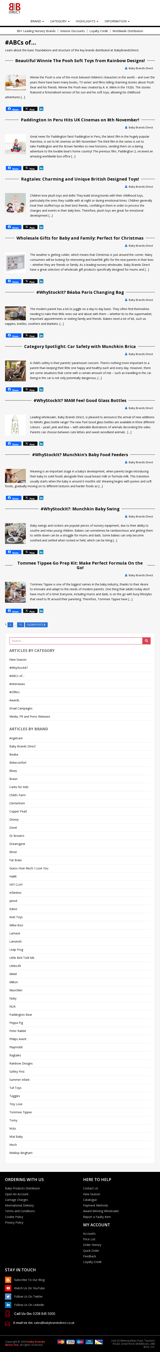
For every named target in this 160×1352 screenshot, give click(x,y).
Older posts (35, 624)
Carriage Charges (16, 1199)
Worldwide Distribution (127, 31)
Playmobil (15, 1047)
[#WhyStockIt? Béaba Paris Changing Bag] (15, 313)
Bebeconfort (17, 763)
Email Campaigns (20, 708)
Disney (14, 819)
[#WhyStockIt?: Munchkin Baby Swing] (15, 533)
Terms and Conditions (20, 1211)
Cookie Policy (14, 1217)
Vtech (13, 1145)
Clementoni (17, 803)
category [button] (59, 21)
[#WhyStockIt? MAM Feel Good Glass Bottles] (15, 425)
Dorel (13, 828)
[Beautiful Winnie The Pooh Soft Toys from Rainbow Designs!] (15, 82)
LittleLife (15, 966)
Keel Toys (16, 917)
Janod (13, 901)
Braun (13, 779)
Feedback (89, 1256)
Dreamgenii (17, 844)
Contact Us (90, 1188)
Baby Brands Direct (141, 68)
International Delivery (19, 1205)
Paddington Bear (20, 1015)
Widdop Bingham (20, 1153)
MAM (13, 974)
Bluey (13, 771)
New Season (17, 660)
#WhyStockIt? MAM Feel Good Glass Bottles (80, 400)
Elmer (13, 852)
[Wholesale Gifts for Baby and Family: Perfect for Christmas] (15, 262)
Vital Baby (16, 1137)
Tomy (13, 1120)
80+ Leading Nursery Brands (36, 31)
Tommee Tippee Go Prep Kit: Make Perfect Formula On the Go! (80, 565)
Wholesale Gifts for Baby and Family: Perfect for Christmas (80, 238)
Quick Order (91, 1250)
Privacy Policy (14, 1222)
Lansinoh (15, 941)
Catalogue (90, 1199)
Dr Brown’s (16, 836)
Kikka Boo (16, 925)
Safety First (17, 1071)
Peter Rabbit (17, 1031)
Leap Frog (16, 950)
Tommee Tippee (20, 1112)
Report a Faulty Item (97, 1217)
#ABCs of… (17, 676)
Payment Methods (95, 1205)
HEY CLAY (16, 884)
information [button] (116, 21)
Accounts (89, 1233)
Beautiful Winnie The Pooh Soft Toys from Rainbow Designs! (80, 60)
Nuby (12, 998)
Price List (89, 1239)
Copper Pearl (18, 811)
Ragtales (15, 1055)
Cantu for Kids (19, 787)
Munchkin (15, 990)
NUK (12, 1006)
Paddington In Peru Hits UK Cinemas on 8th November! (80, 120)
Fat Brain (15, 860)
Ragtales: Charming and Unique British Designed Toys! (80, 179)
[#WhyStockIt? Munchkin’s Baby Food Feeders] (15, 476)
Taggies (14, 1096)
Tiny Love (15, 1104)
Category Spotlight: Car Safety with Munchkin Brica (80, 346)
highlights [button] (86, 21)
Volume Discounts (72, 31)
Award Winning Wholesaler (101, 1211)
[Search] (146, 640)
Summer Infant (19, 1080)
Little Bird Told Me (21, 958)
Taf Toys (15, 1088)
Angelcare (16, 738)
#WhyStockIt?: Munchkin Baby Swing (80, 509)
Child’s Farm (17, 795)
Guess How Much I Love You (28, 868)
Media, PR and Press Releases (29, 716)
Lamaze (14, 933)
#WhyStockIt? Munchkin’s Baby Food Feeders (80, 454)
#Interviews (17, 684)
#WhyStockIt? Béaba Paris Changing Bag (80, 292)
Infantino (15, 893)
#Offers (14, 692)
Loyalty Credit (98, 31)
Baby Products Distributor (22, 1188)
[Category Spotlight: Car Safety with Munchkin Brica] (15, 370)
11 (20, 624)
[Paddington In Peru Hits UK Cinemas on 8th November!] (15, 144)
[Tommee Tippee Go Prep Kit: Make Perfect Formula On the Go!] (15, 592)
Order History (92, 1245)
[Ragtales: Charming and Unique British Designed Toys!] (15, 203)
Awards (14, 700)
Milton (13, 982)
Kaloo (13, 909)
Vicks (12, 1128)
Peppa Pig (16, 1023)
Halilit (13, 876)
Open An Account (17, 1194)
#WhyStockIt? (18, 668)
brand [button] (36, 21)
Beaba (13, 754)
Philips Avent (17, 1039)
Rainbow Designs (21, 1063)
